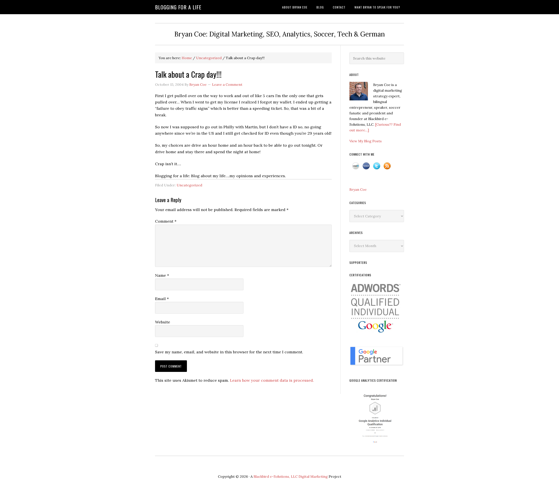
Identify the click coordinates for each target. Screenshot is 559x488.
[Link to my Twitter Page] (376, 167)
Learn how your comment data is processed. (272, 380)
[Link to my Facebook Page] (366, 167)
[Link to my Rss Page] (387, 167)
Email (162, 298)
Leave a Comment (227, 84)
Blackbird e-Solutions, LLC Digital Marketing (291, 476)
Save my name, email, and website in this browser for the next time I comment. (229, 351)
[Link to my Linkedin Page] (355, 167)
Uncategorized (189, 185)
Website (162, 322)
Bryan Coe (358, 189)
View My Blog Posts (365, 141)
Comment (165, 221)
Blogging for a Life (178, 7)
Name (162, 275)
